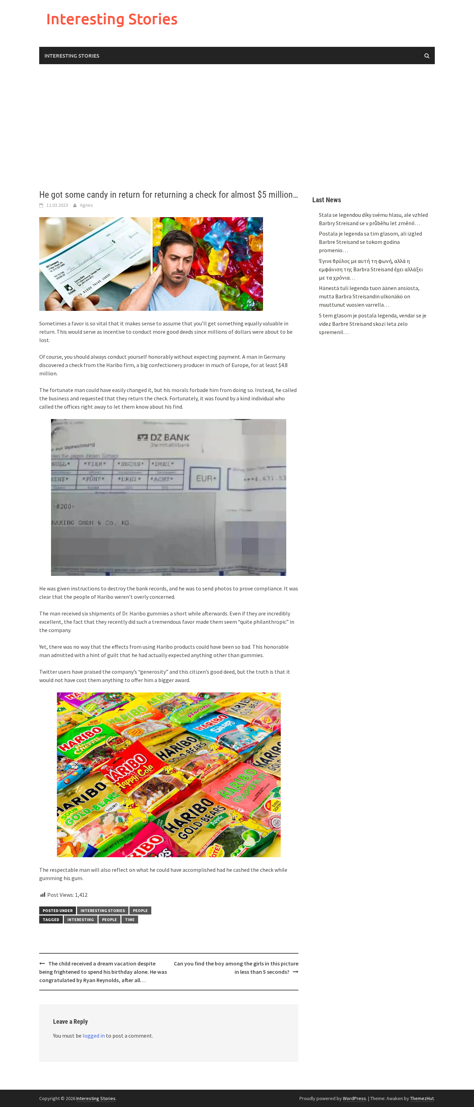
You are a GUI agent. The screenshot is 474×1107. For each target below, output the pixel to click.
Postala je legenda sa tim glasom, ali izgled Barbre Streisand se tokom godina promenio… (370, 242)
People (140, 910)
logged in (94, 1035)
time (130, 919)
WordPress (354, 1098)
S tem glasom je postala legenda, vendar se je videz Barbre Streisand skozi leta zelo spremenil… (372, 323)
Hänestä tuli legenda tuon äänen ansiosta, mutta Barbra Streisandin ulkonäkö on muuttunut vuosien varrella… (369, 296)
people (109, 919)
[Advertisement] (237, 126)
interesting (80, 919)
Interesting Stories (112, 18)
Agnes (86, 205)
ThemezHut (422, 1098)
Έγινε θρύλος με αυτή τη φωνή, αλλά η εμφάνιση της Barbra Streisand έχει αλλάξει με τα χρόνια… (371, 269)
